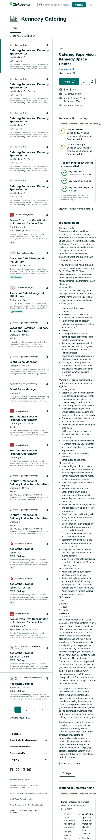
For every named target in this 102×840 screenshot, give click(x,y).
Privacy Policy (14, 793)
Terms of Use (43, 793)
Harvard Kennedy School (24, 215)
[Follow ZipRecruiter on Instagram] (29, 769)
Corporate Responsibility (18, 805)
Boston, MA (15, 265)
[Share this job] (92, 81)
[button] (91, 5)
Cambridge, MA (17, 227)
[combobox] (57, 4)
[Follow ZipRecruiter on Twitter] (17, 769)
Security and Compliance (36, 805)
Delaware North (21, 45)
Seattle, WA (15, 552)
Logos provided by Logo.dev (20, 779)
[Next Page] (41, 710)
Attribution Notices (26, 799)
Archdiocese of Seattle (23, 544)
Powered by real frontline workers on (74, 124)
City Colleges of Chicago (28, 323)
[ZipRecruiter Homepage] (20, 4)
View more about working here (74, 209)
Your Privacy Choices (17, 787)
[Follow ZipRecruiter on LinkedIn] (23, 769)
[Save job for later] (46, 45)
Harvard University (22, 411)
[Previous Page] (11, 710)
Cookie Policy (14, 799)
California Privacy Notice (28, 793)
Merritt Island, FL (18, 57)
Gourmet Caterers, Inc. (25, 253)
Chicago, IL (15, 335)
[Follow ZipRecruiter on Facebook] (11, 769)
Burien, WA (15, 657)
